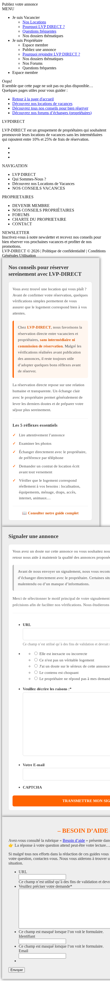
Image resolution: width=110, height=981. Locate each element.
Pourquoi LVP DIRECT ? (44, 26)
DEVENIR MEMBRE (31, 205)
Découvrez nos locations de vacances (42, 103)
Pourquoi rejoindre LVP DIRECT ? (51, 54)
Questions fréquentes (39, 31)
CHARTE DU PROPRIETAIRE (39, 219)
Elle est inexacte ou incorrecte (63, 653)
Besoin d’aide (74, 840)
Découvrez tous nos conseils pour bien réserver (50, 108)
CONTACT (22, 224)
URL (27, 624)
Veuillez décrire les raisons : (47, 689)
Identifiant (27, 936)
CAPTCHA (32, 787)
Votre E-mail (34, 765)
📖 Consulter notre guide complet (50, 513)
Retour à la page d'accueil (33, 99)
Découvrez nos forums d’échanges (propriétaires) (52, 113)
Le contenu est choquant (59, 672)
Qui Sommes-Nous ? (29, 179)
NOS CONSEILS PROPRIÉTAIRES (43, 210)
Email (23, 951)
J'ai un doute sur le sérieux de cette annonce (74, 666)
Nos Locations (34, 22)
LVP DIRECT (24, 174)
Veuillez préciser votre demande (45, 886)
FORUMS (20, 215)
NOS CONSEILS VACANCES (38, 188)
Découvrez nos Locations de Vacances (43, 183)
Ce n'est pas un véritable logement (66, 660)
